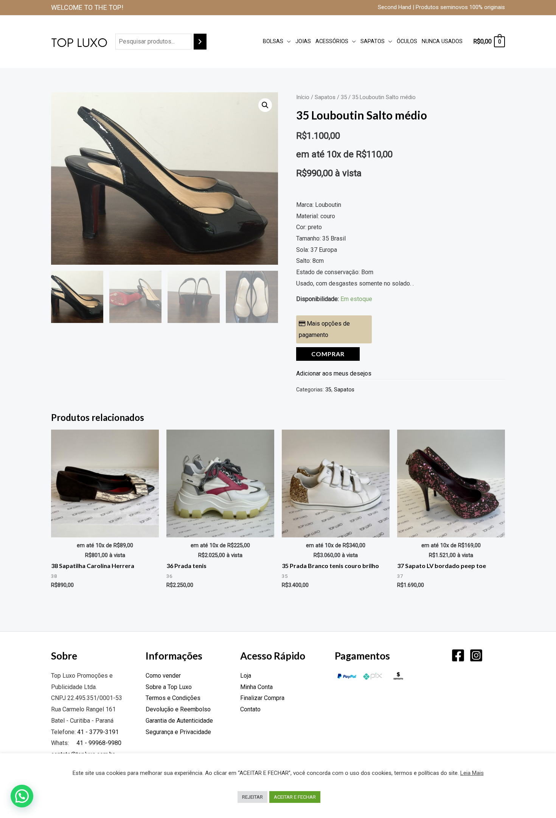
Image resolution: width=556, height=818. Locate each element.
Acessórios (331, 41)
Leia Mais (472, 773)
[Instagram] (476, 655)
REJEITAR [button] (252, 797)
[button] (265, 105)
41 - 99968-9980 (98, 743)
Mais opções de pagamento (324, 329)
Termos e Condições (173, 698)
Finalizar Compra (262, 698)
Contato (250, 709)
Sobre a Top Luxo (169, 687)
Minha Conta (256, 687)
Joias (303, 41)
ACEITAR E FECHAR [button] (295, 797)
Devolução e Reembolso (178, 709)
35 (344, 97)
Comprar (328, 353)
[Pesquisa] (200, 42)
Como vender (163, 675)
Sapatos (372, 41)
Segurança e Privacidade (178, 732)
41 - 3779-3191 (98, 732)
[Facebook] (458, 655)
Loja (245, 675)
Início (302, 97)
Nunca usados (442, 41)
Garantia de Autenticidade (179, 720)
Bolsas (273, 41)
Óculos (407, 41)
